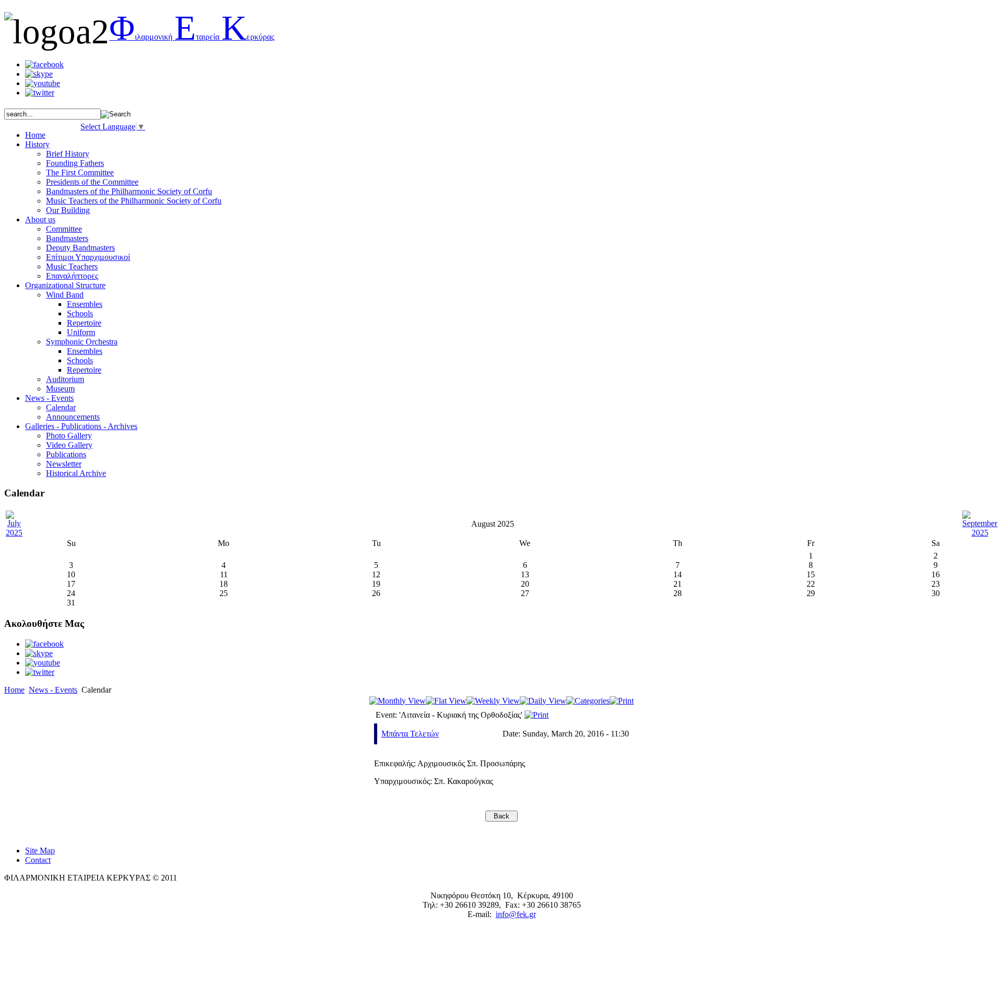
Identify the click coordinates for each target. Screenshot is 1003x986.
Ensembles (84, 304)
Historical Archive (76, 473)
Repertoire (84, 322)
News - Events (53, 689)
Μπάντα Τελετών (410, 733)
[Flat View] (446, 700)
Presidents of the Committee (92, 181)
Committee (64, 228)
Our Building (68, 210)
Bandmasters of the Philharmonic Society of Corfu (129, 191)
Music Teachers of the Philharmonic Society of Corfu (133, 200)
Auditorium (65, 379)
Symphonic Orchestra (82, 341)
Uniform (81, 332)
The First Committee (80, 172)
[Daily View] (543, 700)
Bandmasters (67, 238)
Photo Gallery (69, 435)
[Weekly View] (493, 700)
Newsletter (63, 463)
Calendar (61, 407)
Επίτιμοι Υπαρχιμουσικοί (88, 257)
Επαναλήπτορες (72, 275)
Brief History (67, 153)
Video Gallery (69, 445)
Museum (60, 388)
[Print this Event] (536, 714)
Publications (66, 454)
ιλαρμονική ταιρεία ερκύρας (191, 36)
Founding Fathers (75, 163)
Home (14, 689)
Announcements (73, 416)
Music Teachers (72, 266)
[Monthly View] (397, 700)
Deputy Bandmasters (80, 247)
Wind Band (65, 294)
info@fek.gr (516, 914)
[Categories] (588, 700)
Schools (80, 313)
